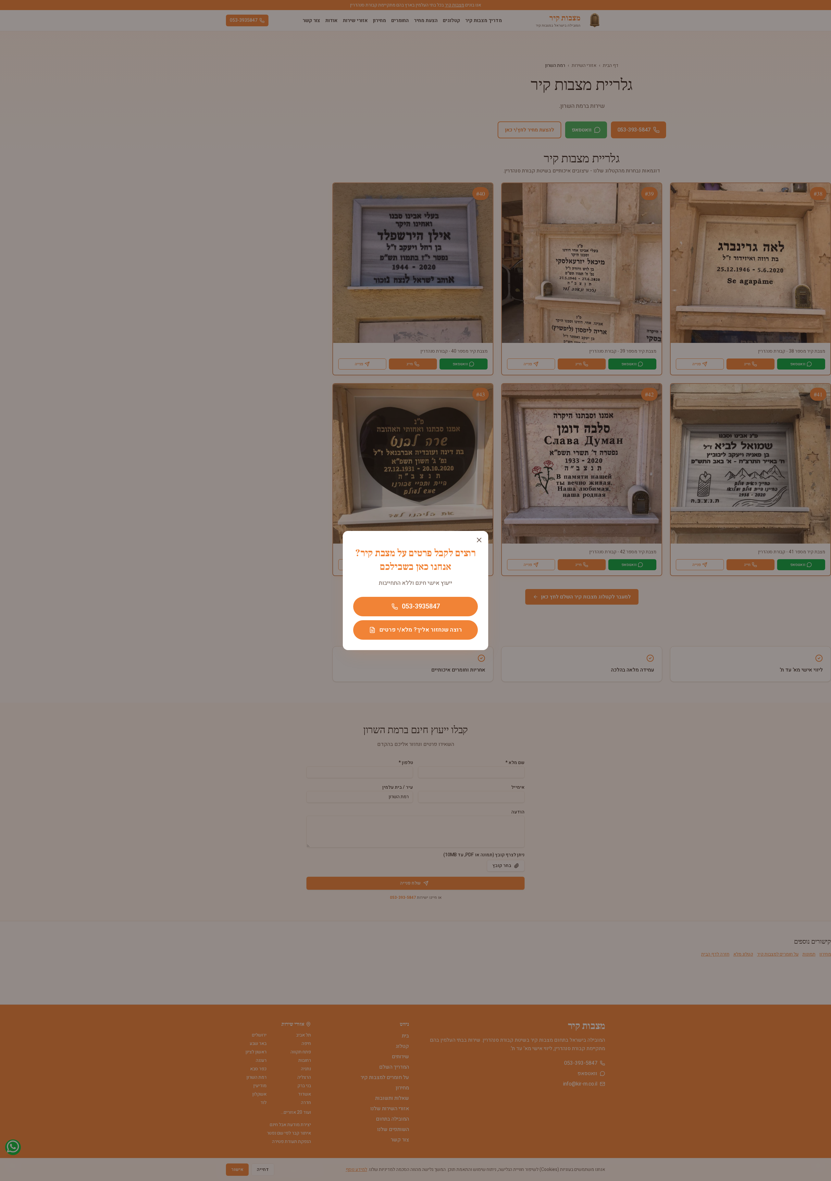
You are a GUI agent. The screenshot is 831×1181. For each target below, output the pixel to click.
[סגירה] (479, 540)
